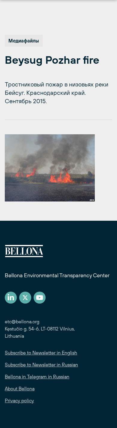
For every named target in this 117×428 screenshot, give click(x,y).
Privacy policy (19, 400)
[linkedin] (11, 298)
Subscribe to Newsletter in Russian (41, 364)
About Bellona (19, 388)
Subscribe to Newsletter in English (41, 352)
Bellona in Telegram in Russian (37, 376)
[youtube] (40, 298)
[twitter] (25, 298)
